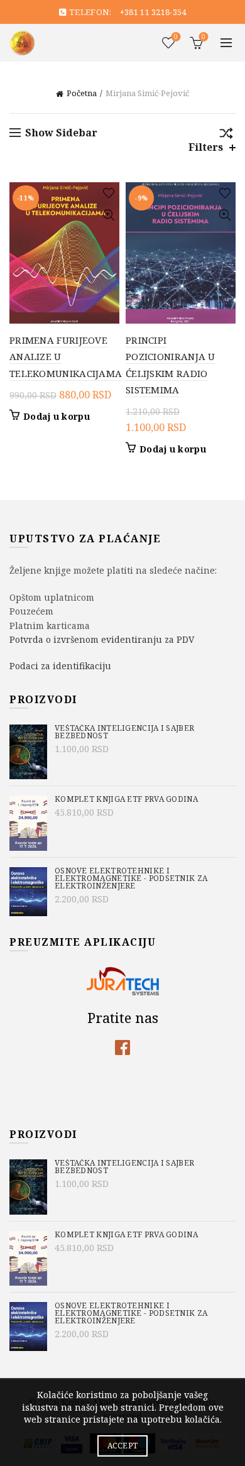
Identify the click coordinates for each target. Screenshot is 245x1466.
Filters (205, 147)
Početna (82, 93)
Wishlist (176, 37)
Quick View (108, 215)
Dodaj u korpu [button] (56, 416)
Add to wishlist (108, 193)
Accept (122, 1445)
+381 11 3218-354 (153, 12)
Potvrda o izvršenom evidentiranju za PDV (101, 639)
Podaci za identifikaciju (60, 666)
